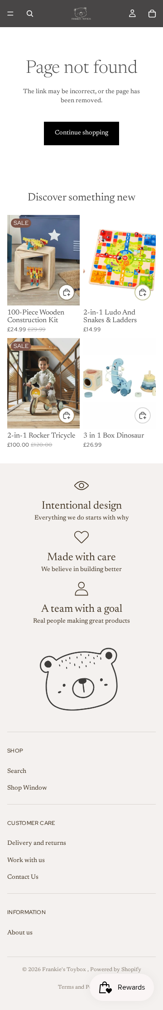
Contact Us (22, 877)
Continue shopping (81, 133)
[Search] (30, 14)
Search (16, 771)
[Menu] (10, 13)
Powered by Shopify (115, 969)
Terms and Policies (81, 987)
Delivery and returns (36, 843)
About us (20, 933)
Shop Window (27, 788)
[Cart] (152, 14)
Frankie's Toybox (64, 969)
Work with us (26, 861)
